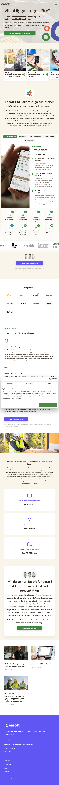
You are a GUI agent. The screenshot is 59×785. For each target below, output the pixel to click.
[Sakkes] (35, 245)
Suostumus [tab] (10, 383)
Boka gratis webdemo (16, 419)
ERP (12, 212)
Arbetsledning (49, 136)
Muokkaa (28, 405)
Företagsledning (10, 136)
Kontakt (6, 771)
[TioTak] (50, 245)
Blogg (12, 669)
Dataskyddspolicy (31, 778)
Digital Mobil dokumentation (12, 752)
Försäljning (23, 136)
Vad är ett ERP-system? (41, 664)
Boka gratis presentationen (29, 263)
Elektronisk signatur (10, 748)
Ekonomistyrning (35, 136)
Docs (38, 212)
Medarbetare (29, 140)
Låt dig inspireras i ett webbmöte (19, 33)
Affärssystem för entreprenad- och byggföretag (18, 744)
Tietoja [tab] (49, 383)
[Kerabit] (21, 245)
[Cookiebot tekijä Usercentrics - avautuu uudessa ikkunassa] (50, 379)
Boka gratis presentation (29, 628)
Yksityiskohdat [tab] (29, 383)
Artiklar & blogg (9, 764)
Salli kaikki (48, 405)
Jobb (5, 768)
